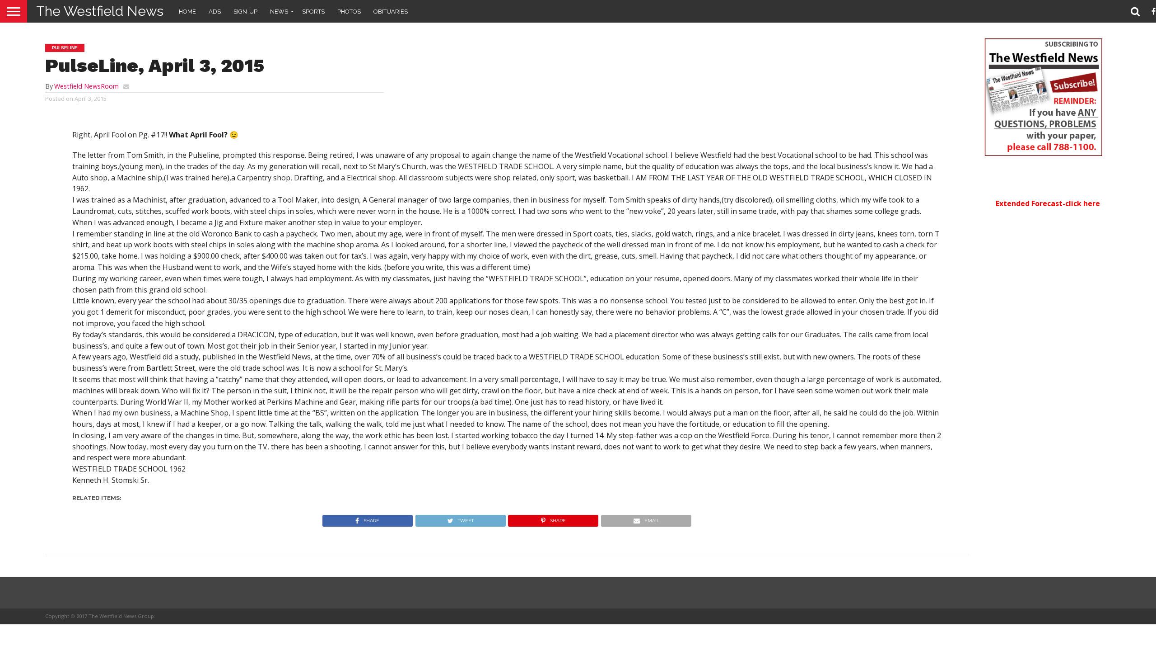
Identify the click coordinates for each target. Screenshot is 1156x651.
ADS (215, 11)
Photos (349, 11)
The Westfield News (99, 11)
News (279, 11)
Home (187, 11)
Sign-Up (245, 11)
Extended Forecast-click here (1048, 203)
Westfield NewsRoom (86, 86)
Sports (313, 11)
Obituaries (390, 11)
